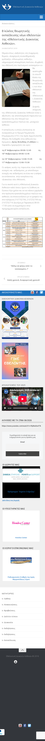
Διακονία (8, 622)
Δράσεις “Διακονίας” (16, 685)
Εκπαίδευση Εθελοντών (17, 670)
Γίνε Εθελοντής (16, 666)
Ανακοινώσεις (8, 23)
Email (22, 442)
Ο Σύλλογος (15, 705)
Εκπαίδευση (10, 640)
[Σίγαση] (36, 408)
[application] (22, 399)
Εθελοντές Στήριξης (16, 678)
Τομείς (15, 721)
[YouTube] (32, 292)
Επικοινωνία (16, 693)
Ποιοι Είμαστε (15, 701)
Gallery (7, 598)
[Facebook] (36, 292)
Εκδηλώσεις (9, 628)
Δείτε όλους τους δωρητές (10, 500)
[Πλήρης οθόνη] (40, 408)
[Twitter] (41, 292)
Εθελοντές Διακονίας (16, 668)
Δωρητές (16, 689)
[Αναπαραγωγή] (5, 408)
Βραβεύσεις (9, 610)
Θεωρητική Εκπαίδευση (16, 672)
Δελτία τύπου (11, 616)
